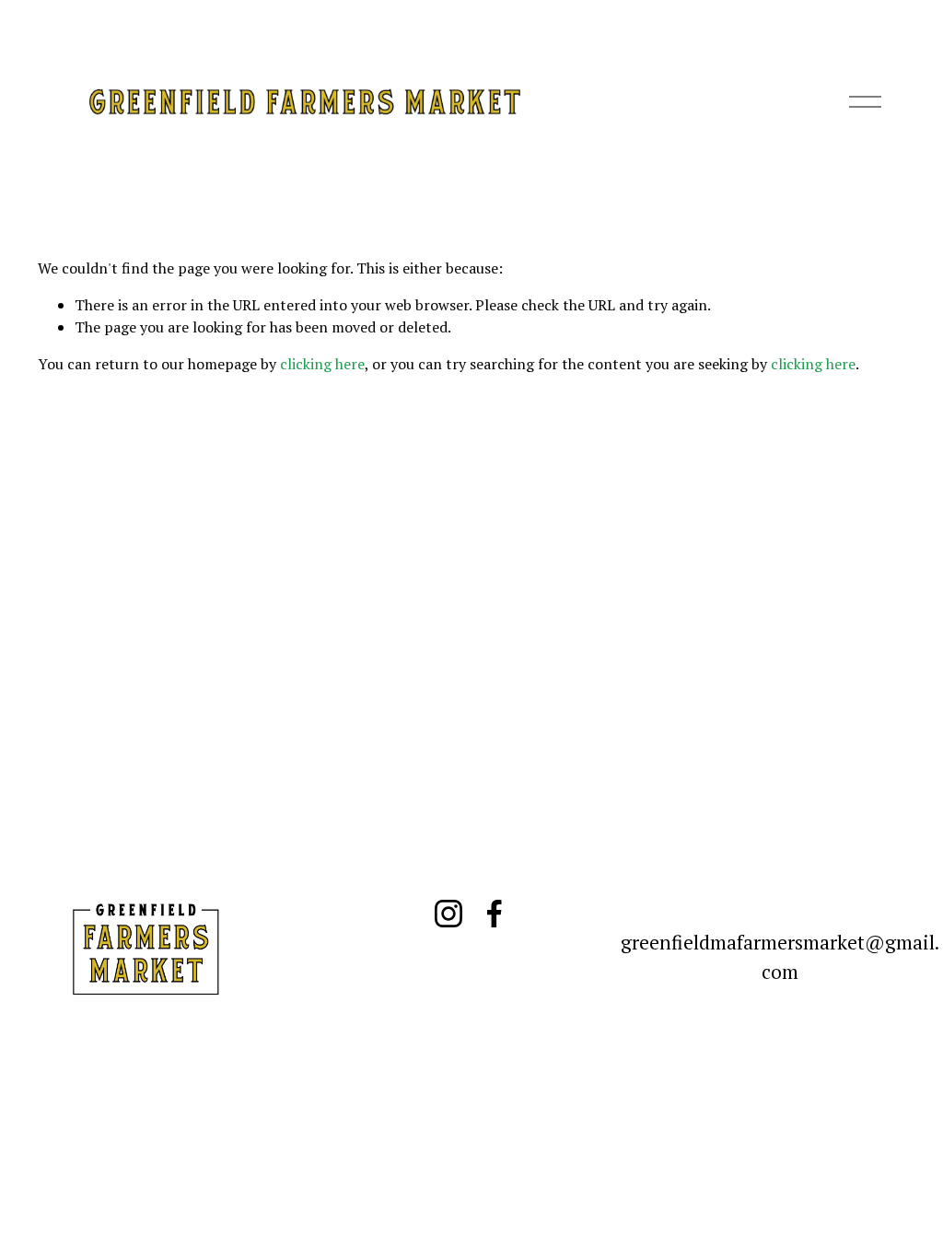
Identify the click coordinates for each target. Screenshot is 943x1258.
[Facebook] (494, 913)
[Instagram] (448, 913)
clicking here (322, 364)
